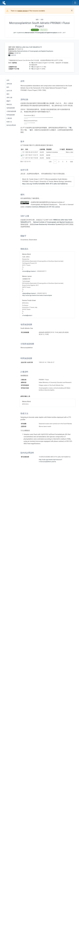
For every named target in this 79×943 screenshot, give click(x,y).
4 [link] (66, 161)
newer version (23, 11)
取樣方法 (9, 122)
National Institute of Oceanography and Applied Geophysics (35, 51)
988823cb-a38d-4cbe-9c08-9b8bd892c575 (29, 47)
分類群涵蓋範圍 (11, 111)
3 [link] (62, 161)
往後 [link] (71, 161)
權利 (8, 94)
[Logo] (3, 2)
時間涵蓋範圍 (11, 115)
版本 (8, 87)
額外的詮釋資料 (11, 125)
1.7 (23, 158)
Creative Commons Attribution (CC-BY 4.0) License (43, 207)
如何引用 (9, 90)
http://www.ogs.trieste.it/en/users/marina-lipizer (37, 295)
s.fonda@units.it (27, 315)
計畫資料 (9, 118)
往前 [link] (50, 161)
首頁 (37, 19)
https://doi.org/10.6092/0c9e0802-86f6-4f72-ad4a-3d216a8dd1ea (45, 184)
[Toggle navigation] (75, 3)
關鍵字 (9, 101)
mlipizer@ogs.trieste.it (29, 293)
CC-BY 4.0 (17, 53)
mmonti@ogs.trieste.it (29, 271)
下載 (32, 63)
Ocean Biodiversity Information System (47, 224)
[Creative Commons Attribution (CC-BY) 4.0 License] (25, 202)
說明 (8, 80)
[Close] (71, 10)
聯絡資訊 (9, 104)
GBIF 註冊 (9, 97)
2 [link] (58, 161)
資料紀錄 (9, 83)
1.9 (23, 152)
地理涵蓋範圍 (11, 108)
